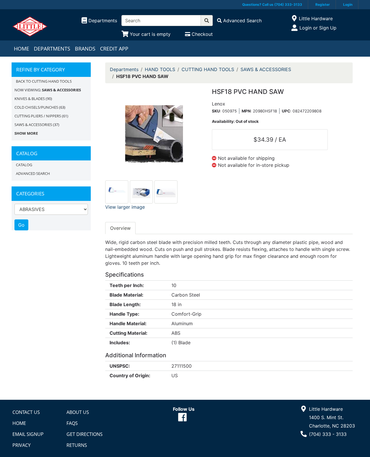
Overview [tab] (120, 228)
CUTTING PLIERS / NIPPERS (37, 116)
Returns (76, 445)
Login (347, 4)
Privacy (21, 445)
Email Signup (28, 434)
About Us (77, 412)
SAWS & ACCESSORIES (33, 124)
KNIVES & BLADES (29, 98)
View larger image (125, 207)
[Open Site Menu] (294, 18)
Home (21, 48)
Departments (52, 48)
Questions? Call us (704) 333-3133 (272, 4)
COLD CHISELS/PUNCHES (36, 107)
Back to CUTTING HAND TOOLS (44, 81)
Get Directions (84, 434)
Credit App (114, 48)
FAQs (72, 423)
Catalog (24, 164)
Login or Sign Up (317, 28)
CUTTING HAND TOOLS (208, 69)
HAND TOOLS (160, 69)
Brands (85, 48)
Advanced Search (33, 173)
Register (322, 4)
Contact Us (26, 412)
